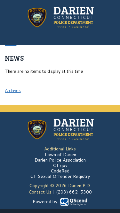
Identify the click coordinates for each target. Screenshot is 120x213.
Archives (13, 90)
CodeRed (60, 171)
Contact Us (40, 192)
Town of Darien (60, 154)
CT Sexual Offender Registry (60, 176)
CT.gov (60, 165)
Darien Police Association (60, 160)
